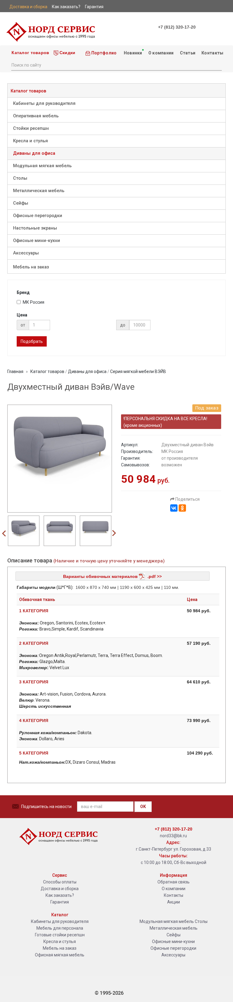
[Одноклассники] (182, 508)
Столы (20, 178)
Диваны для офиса (34, 153)
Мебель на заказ (31, 267)
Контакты (212, 52)
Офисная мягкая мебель (59, 954)
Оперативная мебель (36, 116)
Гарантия (59, 902)
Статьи (188, 52)
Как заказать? (60, 895)
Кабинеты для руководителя (44, 103)
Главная (15, 371)
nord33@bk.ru (173, 835)
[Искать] (217, 64)
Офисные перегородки (37, 215)
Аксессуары (26, 253)
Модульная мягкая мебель (42, 165)
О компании (161, 52)
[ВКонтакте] (173, 508)
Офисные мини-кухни (36, 240)
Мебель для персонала (59, 928)
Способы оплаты (59, 881)
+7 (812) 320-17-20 (177, 27)
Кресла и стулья (30, 140)
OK (143, 806)
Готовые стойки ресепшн (60, 934)
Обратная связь (173, 881)
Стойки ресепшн (31, 128)
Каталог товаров (29, 52)
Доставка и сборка (60, 888)
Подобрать (32, 341)
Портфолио (103, 52)
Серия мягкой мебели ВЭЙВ (138, 371)
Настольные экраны (35, 228)
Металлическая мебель (38, 190)
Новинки (132, 52)
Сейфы (20, 203)
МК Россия (33, 302)
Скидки (67, 52)
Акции (173, 902)
